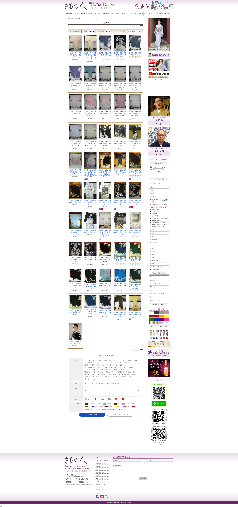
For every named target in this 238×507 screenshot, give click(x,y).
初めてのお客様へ (116, 13)
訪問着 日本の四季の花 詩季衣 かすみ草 (105, 312)
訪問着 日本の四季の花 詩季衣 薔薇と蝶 (120, 202)
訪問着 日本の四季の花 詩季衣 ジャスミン (90, 286)
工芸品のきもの (155, 269)
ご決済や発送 (132, 13)
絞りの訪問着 (155, 216)
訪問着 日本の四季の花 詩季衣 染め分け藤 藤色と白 (90, 172)
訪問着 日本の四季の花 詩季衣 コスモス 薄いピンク (120, 85)
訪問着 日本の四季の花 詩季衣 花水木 (120, 285)
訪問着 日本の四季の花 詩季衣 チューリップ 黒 (120, 232)
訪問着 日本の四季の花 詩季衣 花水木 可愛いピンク (75, 55)
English (171, 2)
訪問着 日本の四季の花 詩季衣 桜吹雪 (75, 259)
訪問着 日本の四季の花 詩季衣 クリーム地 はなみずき (90, 143)
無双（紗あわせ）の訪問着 (158, 222)
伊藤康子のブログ (167, 13)
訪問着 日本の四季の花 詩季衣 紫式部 (135, 260)
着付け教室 (106, 13)
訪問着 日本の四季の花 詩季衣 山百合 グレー (90, 202)
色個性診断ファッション (72, 13)
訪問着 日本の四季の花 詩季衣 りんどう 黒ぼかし (135, 113)
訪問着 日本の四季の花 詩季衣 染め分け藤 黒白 (105, 172)
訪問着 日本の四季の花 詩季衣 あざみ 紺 (105, 55)
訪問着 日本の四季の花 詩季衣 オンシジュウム (135, 286)
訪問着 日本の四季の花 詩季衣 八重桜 (90, 259)
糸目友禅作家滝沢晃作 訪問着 (159, 204)
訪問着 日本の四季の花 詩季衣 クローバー (105, 259)
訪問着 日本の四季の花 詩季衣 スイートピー (75, 85)
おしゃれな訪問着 (156, 211)
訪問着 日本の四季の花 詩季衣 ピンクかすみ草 (90, 113)
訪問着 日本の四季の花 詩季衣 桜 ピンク (135, 232)
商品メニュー (98, 13)
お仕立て (124, 13)
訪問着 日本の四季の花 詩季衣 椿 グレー (105, 202)
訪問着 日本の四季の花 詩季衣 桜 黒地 (135, 143)
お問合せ (140, 13)
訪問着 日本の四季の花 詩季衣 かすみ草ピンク (75, 172)
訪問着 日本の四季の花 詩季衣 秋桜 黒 (135, 172)
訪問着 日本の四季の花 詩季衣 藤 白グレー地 (105, 232)
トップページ (71, 18)
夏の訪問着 (154, 213)
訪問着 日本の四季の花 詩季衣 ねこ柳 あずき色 (120, 113)
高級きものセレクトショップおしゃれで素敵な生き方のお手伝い (78, 467)
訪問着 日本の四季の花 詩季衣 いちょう (120, 314)
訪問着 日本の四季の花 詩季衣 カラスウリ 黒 (120, 55)
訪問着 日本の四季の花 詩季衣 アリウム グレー (75, 143)
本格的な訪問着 (155, 209)
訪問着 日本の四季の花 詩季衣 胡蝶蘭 (75, 285)
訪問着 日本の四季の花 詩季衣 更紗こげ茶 (120, 143)
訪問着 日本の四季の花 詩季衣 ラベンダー (90, 311)
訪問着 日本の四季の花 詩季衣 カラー (105, 285)
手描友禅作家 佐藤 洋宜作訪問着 (160, 218)
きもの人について (149, 13)
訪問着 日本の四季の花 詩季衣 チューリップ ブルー (75, 232)
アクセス (158, 13)
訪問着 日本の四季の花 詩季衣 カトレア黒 (105, 143)
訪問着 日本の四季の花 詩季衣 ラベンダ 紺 (90, 85)
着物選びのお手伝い (87, 13)
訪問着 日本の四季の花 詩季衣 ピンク (75, 113)
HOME (164, 2)
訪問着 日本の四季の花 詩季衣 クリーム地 (135, 85)
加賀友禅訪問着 (155, 220)
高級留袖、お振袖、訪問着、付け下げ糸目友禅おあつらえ (160, 225)
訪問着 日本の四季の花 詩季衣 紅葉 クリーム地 (105, 85)
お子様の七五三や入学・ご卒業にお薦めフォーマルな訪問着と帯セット (160, 201)
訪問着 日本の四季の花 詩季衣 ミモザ (120, 260)
